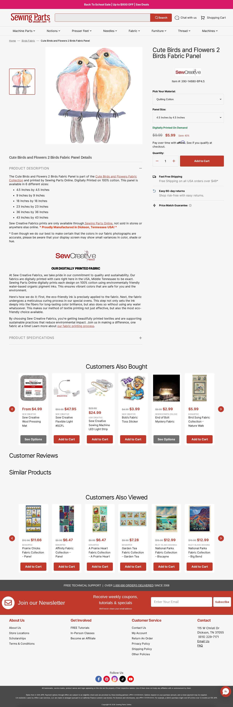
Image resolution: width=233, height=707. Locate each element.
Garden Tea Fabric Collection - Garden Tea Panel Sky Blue (133, 554)
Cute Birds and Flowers (111, 176)
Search (162, 17)
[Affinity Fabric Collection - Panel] (67, 538)
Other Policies (141, 654)
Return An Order (142, 638)
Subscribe (222, 602)
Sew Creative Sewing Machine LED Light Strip (99, 425)
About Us (15, 627)
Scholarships (17, 638)
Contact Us (139, 627)
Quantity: (158, 152)
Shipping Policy (142, 649)
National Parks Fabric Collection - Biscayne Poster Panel (166, 554)
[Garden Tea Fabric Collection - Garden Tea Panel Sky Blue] (133, 538)
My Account (139, 633)
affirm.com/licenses (146, 698)
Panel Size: (159, 109)
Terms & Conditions (22, 643)
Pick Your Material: (164, 91)
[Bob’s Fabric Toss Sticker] (133, 409)
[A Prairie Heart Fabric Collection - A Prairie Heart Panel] (100, 538)
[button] (212, 18)
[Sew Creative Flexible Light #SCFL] (67, 409)
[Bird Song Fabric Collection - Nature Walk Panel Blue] (199, 409)
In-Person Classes (82, 633)
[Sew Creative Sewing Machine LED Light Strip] (100, 409)
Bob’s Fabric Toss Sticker (130, 419)
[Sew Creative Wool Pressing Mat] (33, 409)
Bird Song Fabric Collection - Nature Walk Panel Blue (199, 424)
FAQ (200, 645)
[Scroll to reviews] (188, 64)
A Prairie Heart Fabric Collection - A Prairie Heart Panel (99, 554)
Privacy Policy (141, 643)
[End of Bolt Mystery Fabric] (166, 409)
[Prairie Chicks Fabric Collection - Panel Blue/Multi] (33, 538)
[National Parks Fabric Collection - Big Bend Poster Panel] (199, 538)
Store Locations (19, 633)
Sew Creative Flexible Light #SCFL (64, 421)
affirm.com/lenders (136, 695)
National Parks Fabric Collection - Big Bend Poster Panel (199, 554)
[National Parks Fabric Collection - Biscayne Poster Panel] (166, 538)
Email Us (203, 641)
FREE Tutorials (80, 627)
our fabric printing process (75, 326)
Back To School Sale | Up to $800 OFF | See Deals (116, 4)
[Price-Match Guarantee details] (190, 205)
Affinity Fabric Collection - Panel (64, 552)
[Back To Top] (227, 701)
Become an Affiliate (83, 638)
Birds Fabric (28, 40)
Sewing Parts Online (98, 223)
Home (12, 40)
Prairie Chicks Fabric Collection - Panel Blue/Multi (33, 554)
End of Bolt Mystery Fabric (164, 419)
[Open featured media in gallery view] (134, 55)
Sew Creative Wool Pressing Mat (31, 421)
